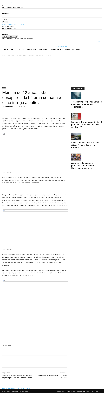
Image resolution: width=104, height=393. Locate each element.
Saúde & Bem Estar (72, 50)
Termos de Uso (70, 391)
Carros (21, 50)
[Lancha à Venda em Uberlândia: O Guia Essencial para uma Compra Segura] (86, 136)
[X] (9, 111)
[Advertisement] (52, 71)
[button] (99, 42)
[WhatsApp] (18, 111)
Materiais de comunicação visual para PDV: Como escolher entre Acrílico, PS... (86, 124)
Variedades (31, 50)
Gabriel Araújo (9, 106)
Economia (43, 50)
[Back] (11, 3)
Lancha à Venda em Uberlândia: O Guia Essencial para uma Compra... (85, 145)
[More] (23, 111)
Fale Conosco (60, 391)
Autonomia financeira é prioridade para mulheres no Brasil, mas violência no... (84, 165)
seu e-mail (5, 34)
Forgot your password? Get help (13, 24)
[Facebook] (4, 111)
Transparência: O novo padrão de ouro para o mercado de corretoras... (86, 104)
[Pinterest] (14, 111)
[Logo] (15, 46)
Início (3, 55)
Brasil (13, 50)
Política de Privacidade (83, 391)
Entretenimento (56, 50)
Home (6, 50)
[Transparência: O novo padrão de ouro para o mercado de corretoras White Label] (86, 95)
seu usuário (6, 13)
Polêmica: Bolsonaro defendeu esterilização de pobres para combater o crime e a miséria (17, 377)
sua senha (5, 20)
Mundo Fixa (94, 391)
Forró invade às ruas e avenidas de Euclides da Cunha (52, 377)
